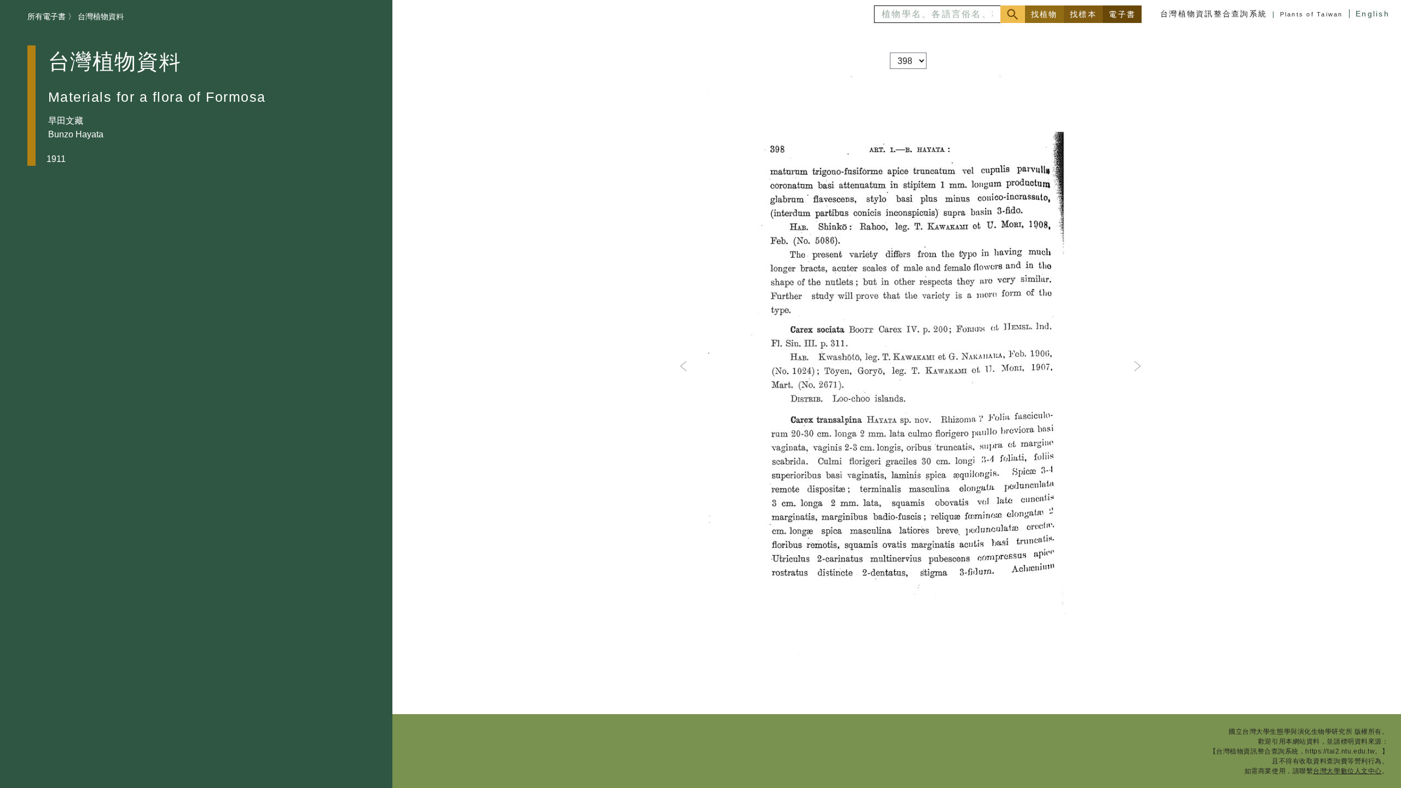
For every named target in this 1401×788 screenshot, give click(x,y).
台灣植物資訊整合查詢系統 (1213, 13)
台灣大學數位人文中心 (1347, 771)
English (1373, 13)
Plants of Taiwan (1311, 14)
